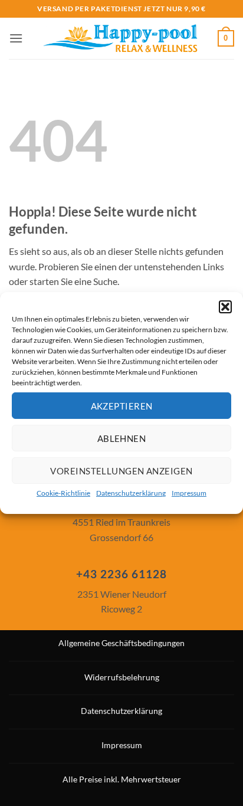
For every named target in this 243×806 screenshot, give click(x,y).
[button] (225, 307)
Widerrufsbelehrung (121, 677)
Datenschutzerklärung (131, 493)
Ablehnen (121, 438)
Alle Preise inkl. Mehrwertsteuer (122, 779)
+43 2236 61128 (121, 574)
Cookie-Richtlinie (63, 493)
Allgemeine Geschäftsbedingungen (121, 643)
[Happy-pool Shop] (120, 38)
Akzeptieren (122, 405)
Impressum (189, 493)
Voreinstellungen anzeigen (121, 470)
